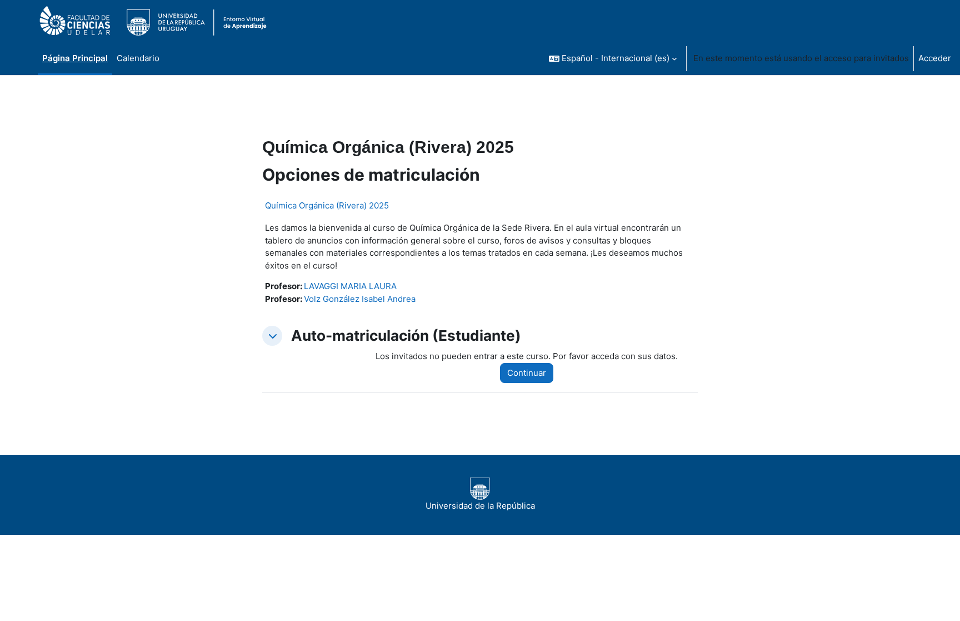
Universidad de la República (480, 505)
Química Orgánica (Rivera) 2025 (327, 205)
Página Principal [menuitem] (75, 58)
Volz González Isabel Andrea (360, 299)
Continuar (526, 372)
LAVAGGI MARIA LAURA (350, 286)
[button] (613, 58)
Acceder (934, 58)
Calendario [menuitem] (138, 58)
